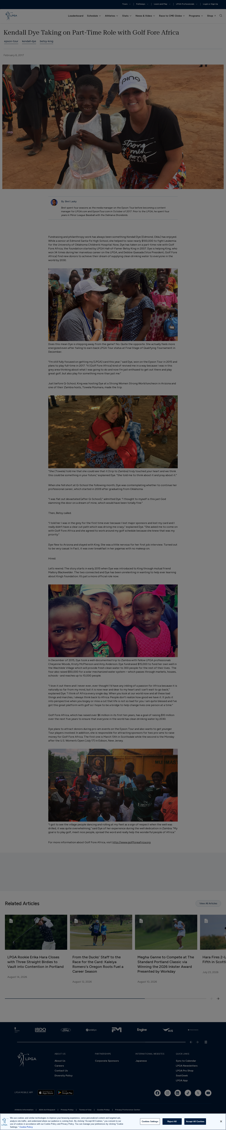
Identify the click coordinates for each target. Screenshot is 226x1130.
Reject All (172, 1121)
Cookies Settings (150, 1121)
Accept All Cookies (195, 1121)
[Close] (221, 1121)
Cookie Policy (26, 1127)
